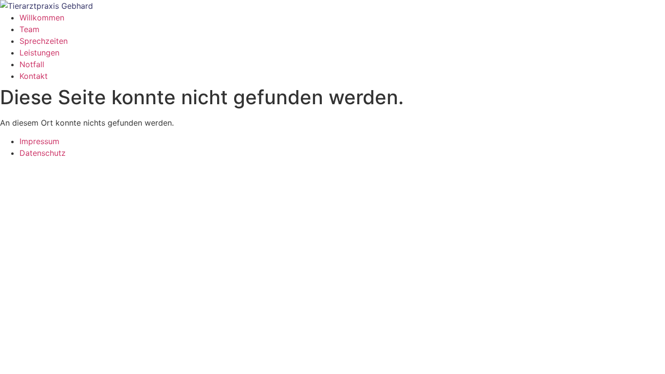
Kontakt (33, 76)
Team (29, 29)
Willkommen (41, 17)
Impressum (39, 141)
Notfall (31, 64)
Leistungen (39, 52)
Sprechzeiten (43, 41)
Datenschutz (42, 153)
